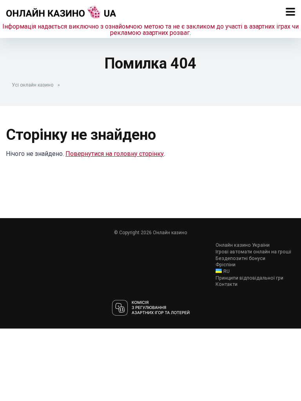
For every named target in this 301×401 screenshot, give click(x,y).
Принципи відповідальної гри (249, 278)
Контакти (227, 284)
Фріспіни (226, 264)
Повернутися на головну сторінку (114, 153)
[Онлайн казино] (61, 11)
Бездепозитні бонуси (240, 258)
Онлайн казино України (243, 245)
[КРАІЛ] (151, 308)
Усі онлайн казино (32, 85)
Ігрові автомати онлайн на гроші (253, 252)
